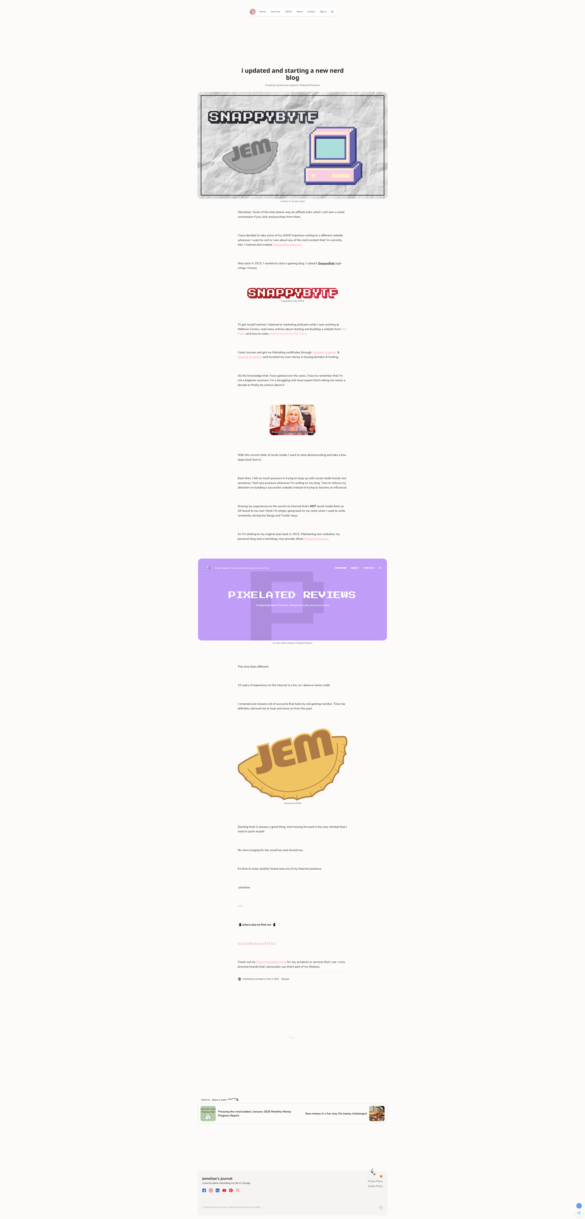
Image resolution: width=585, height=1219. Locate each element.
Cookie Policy (375, 1186)
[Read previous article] (208, 1113)
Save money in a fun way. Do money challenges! (336, 1113)
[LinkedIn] (217, 1191)
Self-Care (275, 11)
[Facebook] (204, 1191)
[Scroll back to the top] (381, 1208)
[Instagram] (211, 1191)
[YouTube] (224, 1191)
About (300, 11)
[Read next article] (377, 1113)
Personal (285, 979)
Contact (311, 11)
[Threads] (237, 1191)
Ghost (245, 1207)
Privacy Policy (375, 1181)
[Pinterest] (231, 1191)
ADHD (288, 11)
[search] (332, 12)
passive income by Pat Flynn (287, 334)
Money (262, 11)
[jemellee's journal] (253, 12)
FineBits (257, 1207)
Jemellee (259, 979)
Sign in (323, 11)
